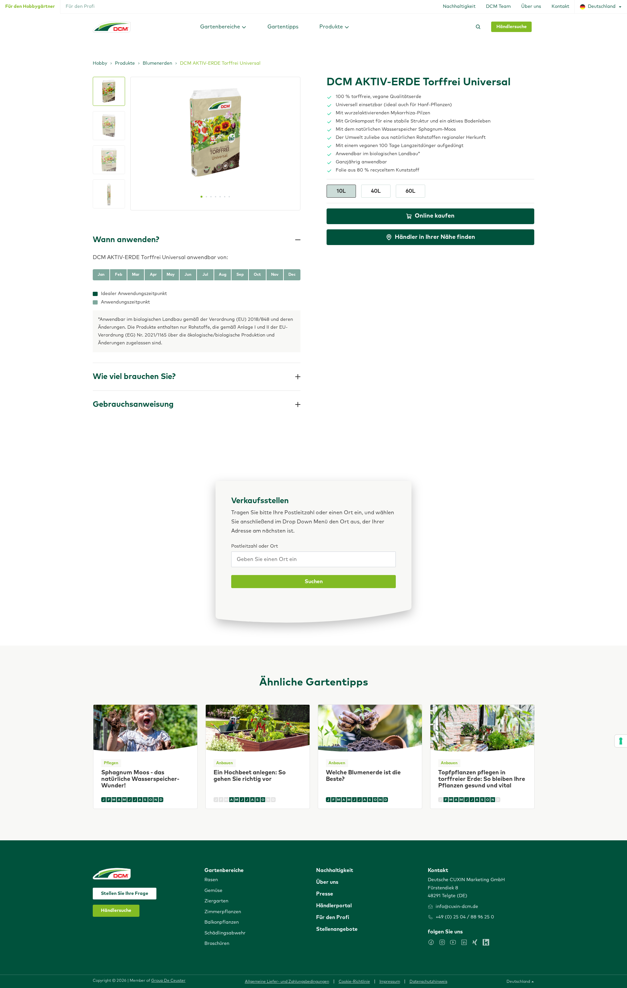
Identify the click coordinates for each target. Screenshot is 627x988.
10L (341, 191)
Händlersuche (511, 27)
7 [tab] (229, 196)
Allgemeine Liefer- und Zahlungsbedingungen (287, 982)
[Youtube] (453, 942)
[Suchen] (477, 27)
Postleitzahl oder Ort (254, 546)
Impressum (389, 982)
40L (376, 191)
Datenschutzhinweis (428, 982)
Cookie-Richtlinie (354, 982)
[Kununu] (485, 942)
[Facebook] (431, 942)
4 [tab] (215, 196)
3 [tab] (211, 196)
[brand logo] (112, 27)
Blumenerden (157, 63)
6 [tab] (224, 196)
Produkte (125, 63)
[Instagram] (442, 942)
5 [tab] (220, 196)
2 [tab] (206, 196)
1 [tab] (201, 197)
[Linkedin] (464, 942)
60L (410, 191)
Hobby (100, 63)
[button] (223, 27)
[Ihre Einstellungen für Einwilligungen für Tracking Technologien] (621, 741)
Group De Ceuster (168, 981)
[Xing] (474, 942)
